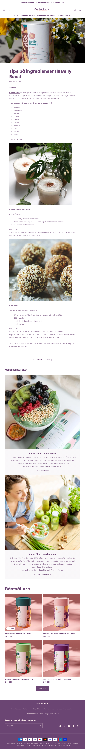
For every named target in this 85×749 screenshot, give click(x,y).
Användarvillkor (32, 714)
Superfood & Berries (18, 743)
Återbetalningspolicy (65, 709)
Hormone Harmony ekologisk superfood (59, 633)
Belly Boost (43, 103)
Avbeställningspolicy (49, 745)
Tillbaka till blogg (44, 359)
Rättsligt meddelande (33, 745)
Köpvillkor (37, 709)
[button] (4, 9)
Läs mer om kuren (41, 471)
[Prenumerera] (40, 725)
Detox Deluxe (28, 466)
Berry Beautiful (41, 466)
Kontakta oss (16, 709)
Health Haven (27, 570)
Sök (41, 714)
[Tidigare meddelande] (4, 3)
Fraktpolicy (27, 709)
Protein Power (57, 570)
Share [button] (13, 87)
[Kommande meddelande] (81, 3)
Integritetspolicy (60, 743)
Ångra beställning (52, 714)
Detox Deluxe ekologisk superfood (19, 679)
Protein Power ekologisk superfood (57, 679)
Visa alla (42, 688)
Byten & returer (49, 709)
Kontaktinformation (64, 745)
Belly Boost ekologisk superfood (18, 633)
